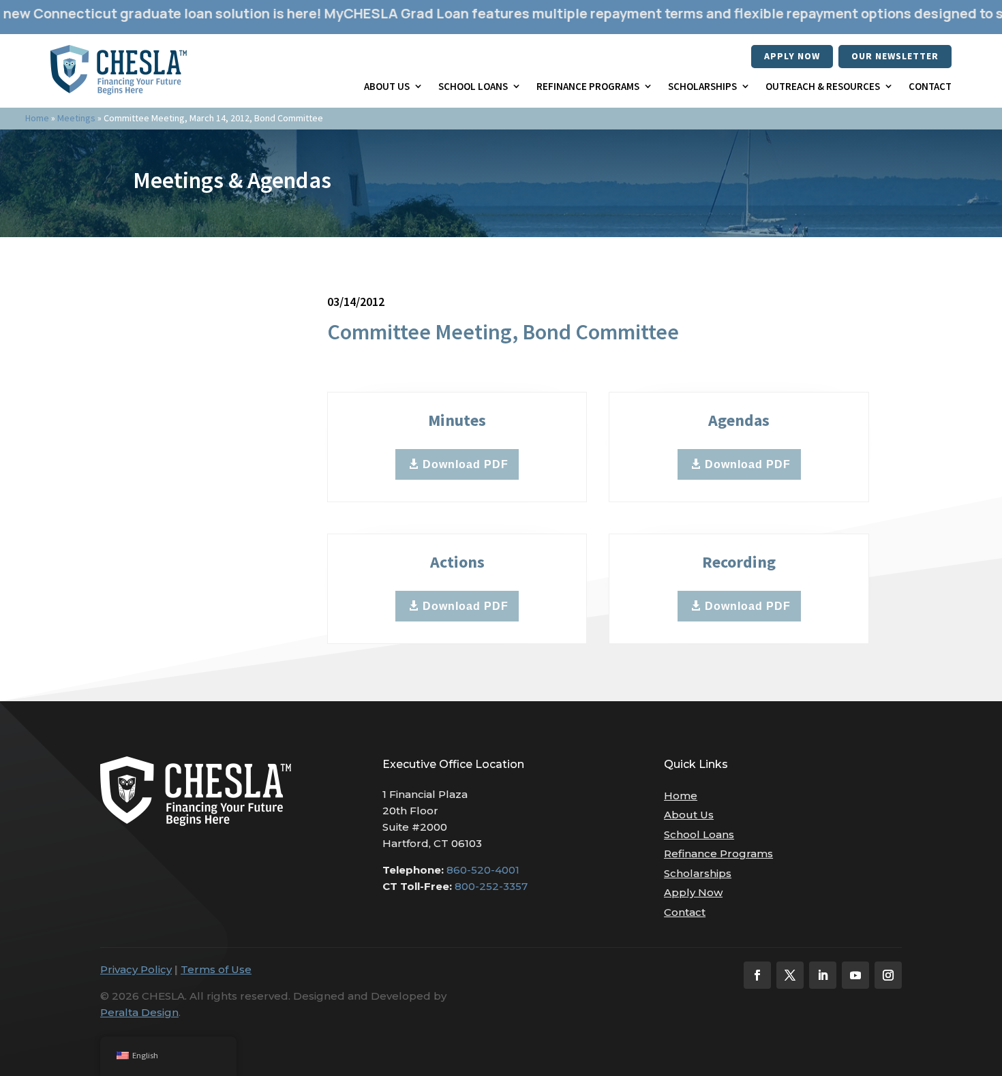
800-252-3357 (491, 886)
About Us (387, 86)
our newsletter (895, 56)
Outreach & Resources (822, 86)
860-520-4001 (482, 869)
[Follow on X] (790, 975)
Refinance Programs (587, 86)
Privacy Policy (136, 969)
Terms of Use (216, 969)
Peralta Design (139, 1012)
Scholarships (702, 86)
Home (37, 118)
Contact (930, 86)
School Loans (473, 86)
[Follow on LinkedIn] (822, 975)
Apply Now (792, 56)
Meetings (76, 118)
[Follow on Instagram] (888, 975)
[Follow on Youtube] (855, 975)
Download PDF (465, 464)
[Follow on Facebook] (757, 975)
